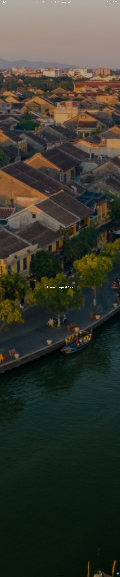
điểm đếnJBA (37, 2)
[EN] (107, 1)
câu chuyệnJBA (50, 2)
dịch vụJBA (43, 2)
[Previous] (2, 289)
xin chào (75, 1)
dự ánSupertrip (64, 2)
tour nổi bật (69, 2)
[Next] (118, 289)
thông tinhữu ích (57, 2)
